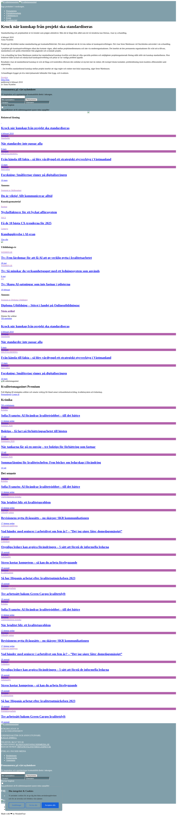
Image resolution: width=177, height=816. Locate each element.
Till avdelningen (7, 405)
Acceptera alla (50, 805)
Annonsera (10, 760)
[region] (33, 799)
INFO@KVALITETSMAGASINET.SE (34, 747)
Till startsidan (6, 318)
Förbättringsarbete (13, 13)
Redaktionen (11, 756)
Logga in (15, 394)
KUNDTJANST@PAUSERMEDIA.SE (32, 744)
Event (8, 18)
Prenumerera (11, 11)
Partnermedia (11, 758)
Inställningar (16, 805)
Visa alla (4, 239)
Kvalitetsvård (11, 20)
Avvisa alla (33, 805)
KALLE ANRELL (9, 738)
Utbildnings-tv (12, 15)
